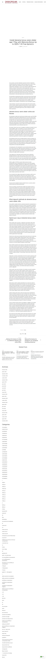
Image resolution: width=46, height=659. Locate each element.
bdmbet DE (4, 513)
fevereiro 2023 (4, 412)
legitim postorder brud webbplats (8, 576)
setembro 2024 (4, 379)
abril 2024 (4, 390)
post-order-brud (5, 612)
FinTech (3, 547)
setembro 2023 (4, 402)
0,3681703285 (4, 445)
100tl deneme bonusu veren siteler (30, 156)
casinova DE (4, 525)
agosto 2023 (4, 404)
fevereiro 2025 (4, 369)
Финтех (3, 657)
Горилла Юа (4, 655)
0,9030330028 (4, 474)
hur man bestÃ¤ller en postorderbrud (8, 557)
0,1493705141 (4, 435)
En (2, 545)
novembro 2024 (5, 375)
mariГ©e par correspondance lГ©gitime (7, 586)
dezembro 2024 (5, 373)
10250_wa (3, 492)
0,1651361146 (4, 437)
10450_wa (3, 496)
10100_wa (3, 484)
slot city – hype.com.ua (6, 629)
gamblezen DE (4, 553)
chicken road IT (4, 531)
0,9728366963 (4, 476)
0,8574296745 (4, 470)
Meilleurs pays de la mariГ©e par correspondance (7, 589)
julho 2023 (4, 406)
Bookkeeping (4, 519)
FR (2, 551)
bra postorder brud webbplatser (7, 521)
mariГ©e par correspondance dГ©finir (7, 583)
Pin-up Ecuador (4, 606)
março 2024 (4, 392)
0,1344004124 (4, 433)
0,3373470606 (4, 443)
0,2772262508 (4, 439)
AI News (3, 509)
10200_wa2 (4, 488)
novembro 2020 (5, 420)
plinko (3, 608)
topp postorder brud (5, 644)
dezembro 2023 (5, 398)
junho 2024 (4, 386)
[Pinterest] (25, 334)
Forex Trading (4, 549)
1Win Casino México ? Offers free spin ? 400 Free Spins (22, 352)
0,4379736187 (4, 447)
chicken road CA (5, 529)
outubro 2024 (4, 377)
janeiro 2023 (4, 414)
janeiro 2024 (4, 396)
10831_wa (3, 498)
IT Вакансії (4, 565)
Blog (3, 517)
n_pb (3, 596)
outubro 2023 (4, 400)
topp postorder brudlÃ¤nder (7, 646)
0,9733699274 (4, 478)
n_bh (3, 592)
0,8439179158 (4, 468)
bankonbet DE (4, 511)
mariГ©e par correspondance (7, 580)
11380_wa (3, 500)
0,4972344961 (4, 453)
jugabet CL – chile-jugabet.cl (7, 572)
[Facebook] (22, 334)
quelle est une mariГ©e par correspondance (6, 621)
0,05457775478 (5, 429)
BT (2, 523)
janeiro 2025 (4, 371)
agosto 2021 (4, 418)
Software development (6, 635)
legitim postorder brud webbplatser (8, 578)
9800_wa (3, 507)
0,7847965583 (4, 466)
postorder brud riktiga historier (7, 618)
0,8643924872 (4, 472)
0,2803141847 (4, 441)
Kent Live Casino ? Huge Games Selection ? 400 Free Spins (8, 353)
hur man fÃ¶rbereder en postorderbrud (6, 560)
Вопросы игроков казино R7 (37, 351)
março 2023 (4, 410)
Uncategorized (4, 648)
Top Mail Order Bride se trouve (7, 642)
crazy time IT (4, 537)
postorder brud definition (6, 614)
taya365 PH (4, 637)
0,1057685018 (4, 431)
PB (2, 604)
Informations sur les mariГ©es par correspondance (8, 563)
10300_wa (3, 494)
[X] (24, 334)
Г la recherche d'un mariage (7, 653)
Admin (21, 46)
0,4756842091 (4, 451)
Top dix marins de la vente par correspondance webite (7, 640)
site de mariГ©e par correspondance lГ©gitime (8, 627)
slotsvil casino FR (5, 631)
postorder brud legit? (5, 616)
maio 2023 (4, 408)
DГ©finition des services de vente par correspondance (8, 540)
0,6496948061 (4, 464)
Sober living (4, 633)
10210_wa (3, 490)
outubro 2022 (4, 416)
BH (2, 515)
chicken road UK (5, 533)
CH (2, 527)
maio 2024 (4, 388)
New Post (3, 598)
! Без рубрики (4, 427)
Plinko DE (3, 610)
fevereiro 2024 (4, 394)
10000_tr (3, 482)
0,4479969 (4, 449)
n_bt (3, 594)
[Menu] (2, 2)
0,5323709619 (4, 455)
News (23, 37)
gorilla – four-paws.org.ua (6, 555)
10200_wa (3, 486)
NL (2, 602)
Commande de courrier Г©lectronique (8, 535)
